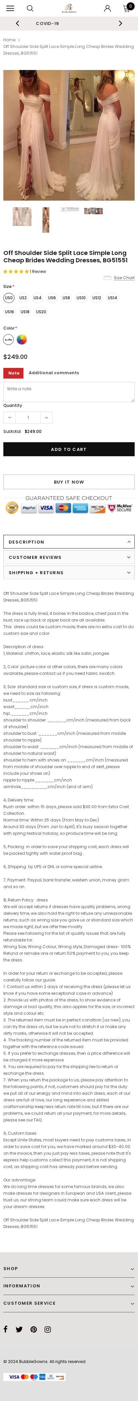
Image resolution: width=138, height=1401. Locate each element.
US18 (25, 312)
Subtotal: (12, 431)
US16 (9, 312)
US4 (37, 298)
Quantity (12, 405)
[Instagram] (48, 1329)
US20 (41, 312)
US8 (66, 298)
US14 (112, 298)
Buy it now (69, 482)
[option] (69, 135)
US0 (9, 298)
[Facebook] (5, 1329)
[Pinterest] (33, 1329)
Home (9, 40)
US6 (52, 298)
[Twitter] (19, 1329)
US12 (96, 298)
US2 (23, 298)
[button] (16, 271)
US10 (81, 298)
